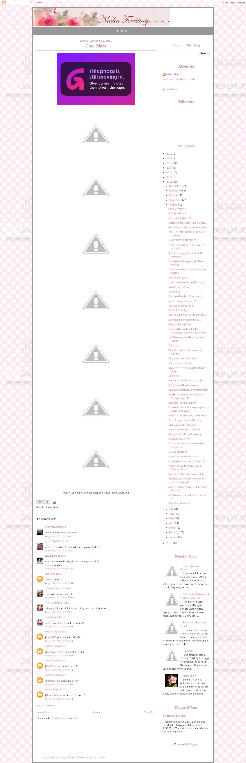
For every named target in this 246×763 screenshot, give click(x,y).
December (175, 185)
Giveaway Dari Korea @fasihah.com (188, 389)
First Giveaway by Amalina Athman (187, 227)
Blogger (192, 744)
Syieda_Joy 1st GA (178, 286)
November (175, 190)
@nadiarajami (170, 89)
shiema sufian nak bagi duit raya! (186, 282)
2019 (169, 153)
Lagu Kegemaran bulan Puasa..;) (186, 461)
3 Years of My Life (174, 715)
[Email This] (38, 502)
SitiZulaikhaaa (52, 555)
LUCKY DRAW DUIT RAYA (182, 240)
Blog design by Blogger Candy (58, 757)
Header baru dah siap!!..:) (182, 301)
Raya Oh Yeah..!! (177, 208)
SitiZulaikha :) (54, 666)
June (172, 513)
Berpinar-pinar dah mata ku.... (184, 319)
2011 (169, 181)
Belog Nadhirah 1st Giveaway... (185, 434)
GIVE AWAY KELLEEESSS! (182, 424)
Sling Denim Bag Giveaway (183, 385)
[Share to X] (44, 502)
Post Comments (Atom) (64, 718)
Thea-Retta (53, 695)
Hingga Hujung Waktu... (181, 324)
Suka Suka (52, 507)
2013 (169, 172)
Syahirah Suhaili (54, 541)
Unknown (50, 573)
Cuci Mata (173, 345)
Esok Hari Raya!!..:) (178, 213)
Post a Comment (45, 705)
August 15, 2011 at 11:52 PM (59, 568)
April (172, 523)
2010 (169, 543)
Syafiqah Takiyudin (55, 588)
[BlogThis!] (41, 502)
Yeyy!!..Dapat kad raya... (181, 305)
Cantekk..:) (174, 291)
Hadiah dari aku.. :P (179, 277)
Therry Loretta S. (54, 602)
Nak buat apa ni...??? (179, 438)
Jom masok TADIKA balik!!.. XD (184, 429)
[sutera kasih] (52, 617)
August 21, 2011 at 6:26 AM (59, 699)
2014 (169, 167)
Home (122, 31)
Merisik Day (189, 675)
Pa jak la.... (188, 650)
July (171, 509)
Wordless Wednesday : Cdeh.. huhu (188, 415)
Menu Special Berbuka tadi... (184, 456)
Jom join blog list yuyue (180, 363)
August (173, 204)
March (173, 527)
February (174, 532)
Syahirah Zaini (53, 526)
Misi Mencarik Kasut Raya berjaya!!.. (188, 222)
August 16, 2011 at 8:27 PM (58, 612)
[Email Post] (53, 502)
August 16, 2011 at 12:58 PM (59, 597)
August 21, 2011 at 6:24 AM (59, 641)
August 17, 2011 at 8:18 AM (59, 626)
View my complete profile (179, 79)
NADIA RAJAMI (53, 631)
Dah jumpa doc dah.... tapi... (183, 358)
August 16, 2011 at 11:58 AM (59, 583)
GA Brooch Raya (177, 451)
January (173, 537)
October (174, 195)
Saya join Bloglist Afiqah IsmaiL (185, 296)
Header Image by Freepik (91, 757)
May (172, 518)
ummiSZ (51, 637)
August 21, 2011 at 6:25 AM (59, 655)
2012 (169, 177)
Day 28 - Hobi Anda (179, 503)
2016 (169, 158)
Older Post (149, 712)
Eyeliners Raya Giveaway (182, 402)
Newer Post (43, 712)
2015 (169, 163)
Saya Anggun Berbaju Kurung (184, 420)
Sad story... (174, 375)
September (175, 199)
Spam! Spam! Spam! (179, 310)
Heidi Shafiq (54, 680)
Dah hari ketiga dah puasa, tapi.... (186, 473)
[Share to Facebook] (48, 502)
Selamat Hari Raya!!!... (180, 218)
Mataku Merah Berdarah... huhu (185, 380)
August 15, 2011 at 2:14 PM (58, 536)
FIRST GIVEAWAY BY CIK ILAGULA (187, 315)
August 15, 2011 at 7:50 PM (58, 550)
